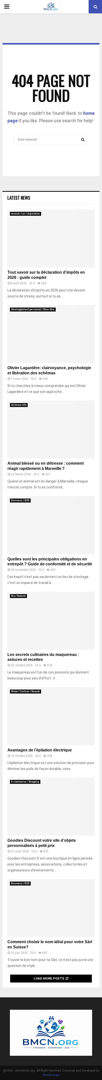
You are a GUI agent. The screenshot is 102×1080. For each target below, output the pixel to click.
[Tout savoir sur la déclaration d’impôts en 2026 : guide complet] (51, 238)
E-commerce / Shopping (25, 781)
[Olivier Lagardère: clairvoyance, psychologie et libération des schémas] (51, 334)
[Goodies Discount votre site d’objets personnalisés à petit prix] (51, 806)
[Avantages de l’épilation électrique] (51, 716)
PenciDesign (51, 1075)
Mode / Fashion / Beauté (25, 691)
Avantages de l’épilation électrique (39, 750)
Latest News (18, 197)
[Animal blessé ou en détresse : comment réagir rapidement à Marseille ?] (51, 430)
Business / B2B (20, 500)
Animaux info (18, 405)
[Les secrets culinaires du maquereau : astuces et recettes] (51, 621)
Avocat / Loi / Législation (25, 213)
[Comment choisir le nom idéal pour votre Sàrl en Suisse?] (51, 908)
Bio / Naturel (18, 596)
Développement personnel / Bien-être (32, 309)
